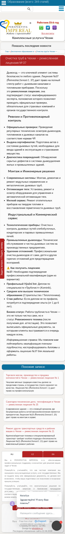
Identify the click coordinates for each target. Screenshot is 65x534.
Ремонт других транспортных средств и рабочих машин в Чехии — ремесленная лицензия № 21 (30, 430)
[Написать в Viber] (55, 27)
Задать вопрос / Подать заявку (32, 507)
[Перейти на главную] (18, 28)
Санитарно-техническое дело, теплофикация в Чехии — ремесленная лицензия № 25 (33, 403)
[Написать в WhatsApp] (41, 27)
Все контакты (48, 33)
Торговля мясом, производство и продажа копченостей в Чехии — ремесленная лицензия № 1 (32, 376)
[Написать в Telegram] (48, 27)
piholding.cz (37, 528)
